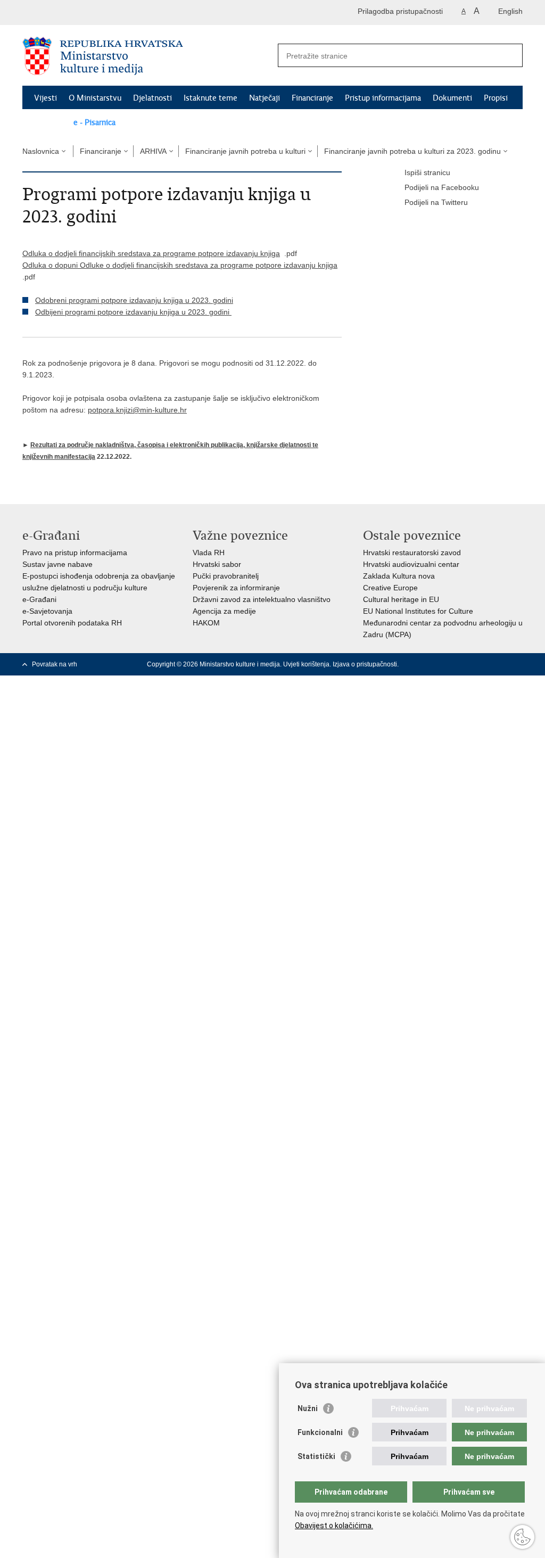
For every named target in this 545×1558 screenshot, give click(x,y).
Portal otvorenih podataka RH (72, 623)
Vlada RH (209, 552)
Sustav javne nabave (57, 564)
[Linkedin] (518, 664)
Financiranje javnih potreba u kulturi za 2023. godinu (412, 151)
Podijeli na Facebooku (441, 187)
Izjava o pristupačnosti (365, 664)
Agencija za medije (224, 611)
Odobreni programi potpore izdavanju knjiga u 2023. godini (134, 300)
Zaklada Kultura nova (399, 576)
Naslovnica (40, 151)
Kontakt (48, 122)
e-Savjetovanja (47, 611)
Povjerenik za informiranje (236, 587)
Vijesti (45, 98)
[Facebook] (432, 664)
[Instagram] (501, 664)
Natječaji (264, 98)
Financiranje (312, 98)
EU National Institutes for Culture (418, 611)
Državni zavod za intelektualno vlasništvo (262, 599)
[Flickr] (484, 664)
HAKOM (206, 623)
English (510, 11)
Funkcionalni (320, 1432)
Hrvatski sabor (217, 564)
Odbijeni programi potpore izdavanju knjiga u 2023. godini (133, 312)
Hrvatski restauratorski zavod (412, 552)
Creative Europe (390, 587)
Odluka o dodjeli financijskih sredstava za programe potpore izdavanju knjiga (151, 253)
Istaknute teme (210, 98)
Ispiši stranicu (427, 172)
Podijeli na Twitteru (436, 202)
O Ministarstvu (95, 98)
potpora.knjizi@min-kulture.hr (137, 410)
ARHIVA (153, 151)
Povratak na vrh (54, 664)
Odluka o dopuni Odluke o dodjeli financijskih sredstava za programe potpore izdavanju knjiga (179, 265)
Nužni (308, 1408)
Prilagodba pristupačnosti (400, 11)
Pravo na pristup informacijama (74, 552)
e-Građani (39, 599)
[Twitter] (450, 664)
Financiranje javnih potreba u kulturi (245, 151)
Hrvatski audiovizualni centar (411, 564)
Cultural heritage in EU (401, 599)
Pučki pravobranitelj (226, 576)
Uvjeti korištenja (306, 664)
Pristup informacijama (383, 98)
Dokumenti (452, 98)
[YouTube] (467, 664)
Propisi (496, 98)
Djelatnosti (152, 98)
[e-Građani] (67, 12)
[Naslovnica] (147, 56)
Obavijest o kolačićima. (334, 1525)
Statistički (316, 1456)
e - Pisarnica (94, 122)
